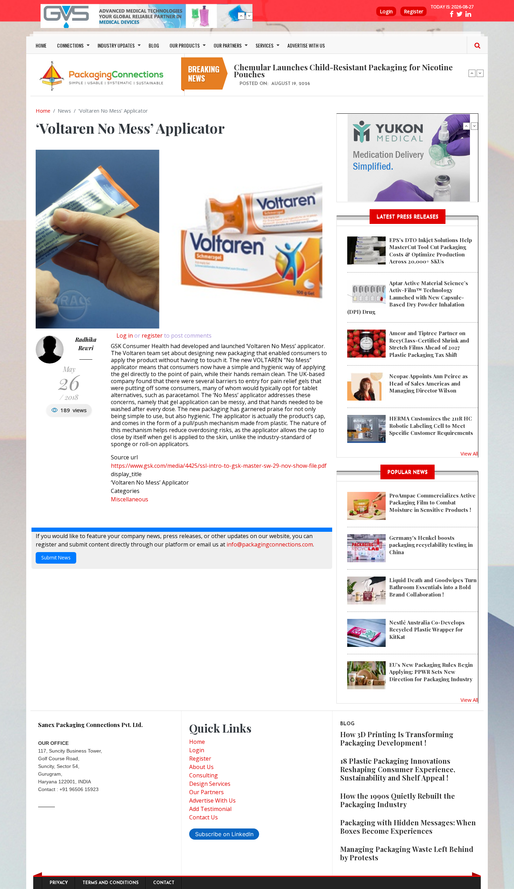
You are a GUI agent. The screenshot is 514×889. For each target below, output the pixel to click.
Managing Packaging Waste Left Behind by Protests (406, 853)
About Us (201, 767)
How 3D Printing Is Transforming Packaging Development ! (397, 738)
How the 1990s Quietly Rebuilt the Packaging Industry (397, 800)
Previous (241, 15)
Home (43, 110)
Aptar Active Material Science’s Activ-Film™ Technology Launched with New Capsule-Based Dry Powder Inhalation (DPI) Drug (407, 297)
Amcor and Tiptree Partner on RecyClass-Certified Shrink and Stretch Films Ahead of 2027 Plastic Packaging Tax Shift (429, 344)
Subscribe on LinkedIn (224, 834)
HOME (41, 45)
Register (413, 11)
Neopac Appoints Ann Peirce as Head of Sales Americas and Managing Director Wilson (428, 383)
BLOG (154, 45)
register (152, 335)
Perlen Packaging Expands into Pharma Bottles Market (334, 67)
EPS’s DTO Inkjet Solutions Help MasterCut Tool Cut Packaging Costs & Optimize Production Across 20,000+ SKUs (430, 251)
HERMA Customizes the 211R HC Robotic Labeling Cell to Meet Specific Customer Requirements (431, 425)
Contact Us (203, 817)
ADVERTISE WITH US (306, 45)
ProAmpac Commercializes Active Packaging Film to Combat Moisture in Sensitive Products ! (432, 502)
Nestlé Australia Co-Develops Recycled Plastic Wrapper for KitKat (427, 629)
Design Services (209, 784)
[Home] (103, 75)
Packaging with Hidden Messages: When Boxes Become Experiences (408, 826)
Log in (124, 335)
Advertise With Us (212, 800)
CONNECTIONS (70, 45)
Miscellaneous (129, 499)
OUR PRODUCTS (185, 45)
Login (386, 11)
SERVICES (264, 45)
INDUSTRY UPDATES (116, 45)
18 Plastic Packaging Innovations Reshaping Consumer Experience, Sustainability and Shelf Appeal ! (397, 769)
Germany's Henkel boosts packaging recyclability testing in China (431, 545)
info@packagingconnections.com (270, 544)
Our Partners (206, 792)
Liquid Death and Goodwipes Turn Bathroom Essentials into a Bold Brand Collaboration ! (433, 587)
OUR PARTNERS (228, 45)
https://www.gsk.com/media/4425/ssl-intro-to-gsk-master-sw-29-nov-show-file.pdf (219, 466)
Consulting (203, 775)
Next (249, 15)
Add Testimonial (210, 809)
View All (469, 453)
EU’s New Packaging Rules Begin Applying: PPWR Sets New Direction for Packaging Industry (431, 672)
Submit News (56, 557)
